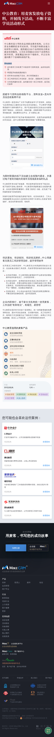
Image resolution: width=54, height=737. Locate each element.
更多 (4, 611)
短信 (41, 582)
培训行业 (5, 601)
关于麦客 (5, 678)
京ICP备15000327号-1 (10, 718)
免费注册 (16, 548)
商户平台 (5, 589)
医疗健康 (5, 608)
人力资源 (5, 604)
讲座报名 (38, 247)
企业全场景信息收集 (9, 646)
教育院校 (5, 598)
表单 (4, 582)
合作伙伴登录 (21, 666)
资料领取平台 (37, 165)
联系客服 (13, 654)
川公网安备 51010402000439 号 (35, 718)
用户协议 (48, 678)
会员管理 (5, 586)
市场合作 (20, 678)
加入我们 (34, 678)
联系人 (17, 582)
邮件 (29, 582)
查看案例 (46, 442)
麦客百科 (5, 654)
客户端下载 (11, 666)
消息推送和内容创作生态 (11, 663)
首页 (3, 666)
